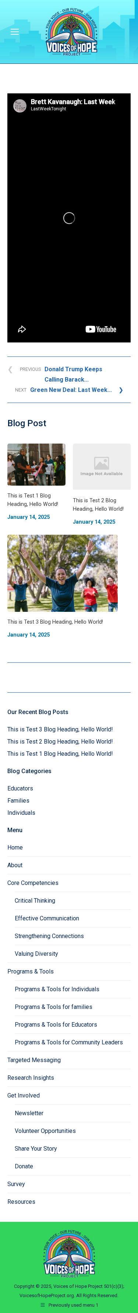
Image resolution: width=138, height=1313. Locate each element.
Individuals (21, 812)
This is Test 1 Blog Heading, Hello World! (60, 753)
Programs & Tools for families (53, 1006)
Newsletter (29, 1113)
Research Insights (30, 1077)
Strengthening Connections (49, 936)
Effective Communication (47, 918)
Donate (24, 1166)
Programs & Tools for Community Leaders (69, 1042)
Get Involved (23, 1095)
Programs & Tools (30, 971)
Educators (20, 788)
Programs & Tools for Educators (56, 1024)
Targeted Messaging (34, 1060)
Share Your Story (36, 1148)
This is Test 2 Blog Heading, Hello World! (60, 741)
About (14, 865)
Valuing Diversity (36, 953)
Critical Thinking (35, 900)
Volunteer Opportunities (45, 1130)
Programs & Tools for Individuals (57, 989)
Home (15, 847)
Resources (21, 1201)
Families (18, 800)
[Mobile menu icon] (14, 31)
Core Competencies (33, 882)
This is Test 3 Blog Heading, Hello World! (60, 729)
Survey (16, 1184)
